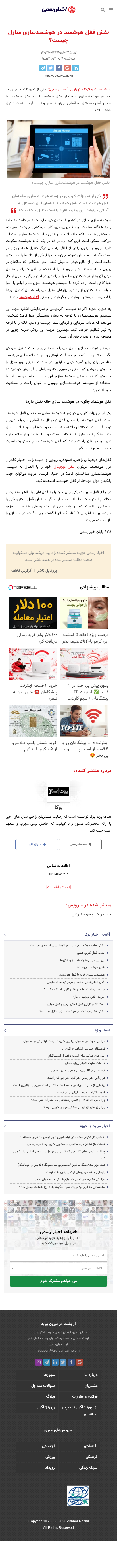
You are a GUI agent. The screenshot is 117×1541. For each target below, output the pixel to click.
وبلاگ (50, 1397)
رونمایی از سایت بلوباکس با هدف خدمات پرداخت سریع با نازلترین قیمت (59, 1085)
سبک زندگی (88, 1468)
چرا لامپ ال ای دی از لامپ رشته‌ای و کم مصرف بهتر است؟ (68, 1100)
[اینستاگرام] (38, 1362)
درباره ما (91, 1375)
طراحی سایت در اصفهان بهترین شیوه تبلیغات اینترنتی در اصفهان (64, 1041)
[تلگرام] (46, 1362)
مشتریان (91, 1386)
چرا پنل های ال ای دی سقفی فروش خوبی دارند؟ (74, 1107)
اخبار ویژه (102, 1030)
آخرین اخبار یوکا (97, 935)
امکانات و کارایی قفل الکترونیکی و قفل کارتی (76, 1004)
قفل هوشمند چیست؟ (91, 967)
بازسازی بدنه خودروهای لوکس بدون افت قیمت (75, 1172)
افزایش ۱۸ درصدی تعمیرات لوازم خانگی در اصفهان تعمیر (69, 1179)
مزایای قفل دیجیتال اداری (88, 996)
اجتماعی (48, 1446)
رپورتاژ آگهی (46, 1407)
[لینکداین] (55, 1362)
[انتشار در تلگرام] (42, 68)
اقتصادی (90, 1446)
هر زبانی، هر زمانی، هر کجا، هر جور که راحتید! (76, 1077)
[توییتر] (63, 1362)
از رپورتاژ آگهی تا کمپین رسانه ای (80, 1411)
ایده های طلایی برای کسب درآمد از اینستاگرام (76, 1055)
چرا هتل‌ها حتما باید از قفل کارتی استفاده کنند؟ (74, 989)
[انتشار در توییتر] (50, 68)
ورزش (50, 1457)
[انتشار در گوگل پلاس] (67, 68)
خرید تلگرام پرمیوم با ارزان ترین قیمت (81, 1092)
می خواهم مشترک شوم (58, 1281)
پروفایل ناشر (46, 571)
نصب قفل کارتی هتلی (91, 952)
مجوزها (49, 1375)
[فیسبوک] (71, 1362)
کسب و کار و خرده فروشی (91, 915)
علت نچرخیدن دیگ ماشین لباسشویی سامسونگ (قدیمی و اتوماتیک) (61, 1164)
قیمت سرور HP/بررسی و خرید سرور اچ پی (78, 1070)
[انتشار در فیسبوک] (59, 68)
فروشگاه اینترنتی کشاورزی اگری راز (83, 1048)
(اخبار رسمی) (59, 89)
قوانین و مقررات (85, 1397)
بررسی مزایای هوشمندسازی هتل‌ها (82, 960)
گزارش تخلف (21, 571)
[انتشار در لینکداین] (75, 68)
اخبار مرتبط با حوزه (95, 1126)
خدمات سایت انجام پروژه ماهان (85, 1063)
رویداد (50, 1468)
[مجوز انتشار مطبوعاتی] (78, 1497)
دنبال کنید (35, 844)
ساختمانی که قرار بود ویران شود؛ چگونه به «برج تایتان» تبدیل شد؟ (62, 1187)
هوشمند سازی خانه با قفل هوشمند (82, 974)
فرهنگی (91, 1457)
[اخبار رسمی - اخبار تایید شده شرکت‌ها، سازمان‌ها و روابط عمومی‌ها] (58, 10)
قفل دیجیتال (65, 467)
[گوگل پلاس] (79, 1362)
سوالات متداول (43, 1386)
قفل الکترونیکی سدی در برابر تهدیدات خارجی (76, 982)
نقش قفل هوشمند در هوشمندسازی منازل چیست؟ (72, 1011)
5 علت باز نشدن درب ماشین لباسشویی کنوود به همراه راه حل (66, 1144)
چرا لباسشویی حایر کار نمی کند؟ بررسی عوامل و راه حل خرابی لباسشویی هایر (59, 1154)
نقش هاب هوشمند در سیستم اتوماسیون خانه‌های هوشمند (67, 945)
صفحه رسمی (78, 844)
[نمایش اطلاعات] (58, 887)
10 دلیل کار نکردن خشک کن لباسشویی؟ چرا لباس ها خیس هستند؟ (62, 1137)
